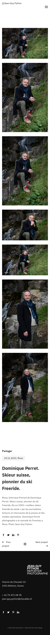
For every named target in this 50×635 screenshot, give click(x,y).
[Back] (25, 544)
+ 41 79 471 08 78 (12, 595)
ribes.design (38, 628)
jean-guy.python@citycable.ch (17, 598)
